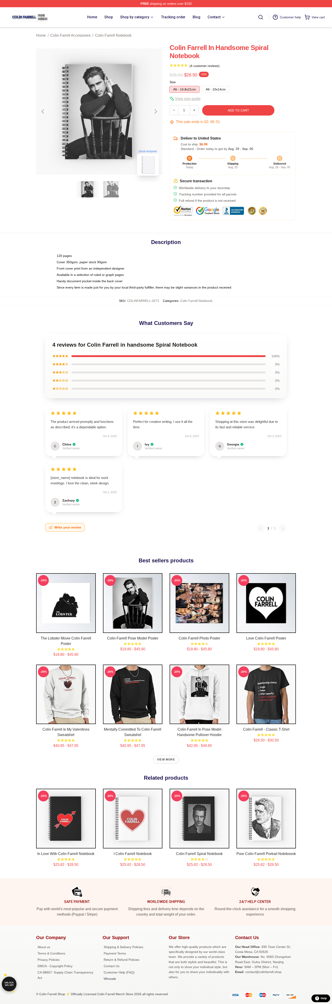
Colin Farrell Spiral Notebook (199, 854)
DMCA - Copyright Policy (54, 966)
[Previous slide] (43, 111)
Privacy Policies (48, 959)
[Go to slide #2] (111, 189)
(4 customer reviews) (204, 66)
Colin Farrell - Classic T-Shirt (266, 729)
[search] (260, 17)
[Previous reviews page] (261, 528)
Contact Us (111, 966)
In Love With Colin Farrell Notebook (65, 854)
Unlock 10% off (9, 984)
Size (173, 82)
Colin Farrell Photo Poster (199, 638)
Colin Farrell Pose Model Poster (132, 638)
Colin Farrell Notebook (113, 35)
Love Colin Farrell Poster (266, 638)
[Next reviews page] (283, 528)
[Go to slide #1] (87, 189)
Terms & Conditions (51, 953)
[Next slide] (155, 111)
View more (166, 759)
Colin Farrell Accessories (70, 35)
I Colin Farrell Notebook (133, 854)
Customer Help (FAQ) (119, 972)
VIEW (66, 628)
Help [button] (324, 998)
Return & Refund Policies (121, 959)
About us (43, 947)
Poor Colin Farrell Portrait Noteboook (266, 854)
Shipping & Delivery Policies (123, 947)
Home (41, 35)
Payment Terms (115, 953)
